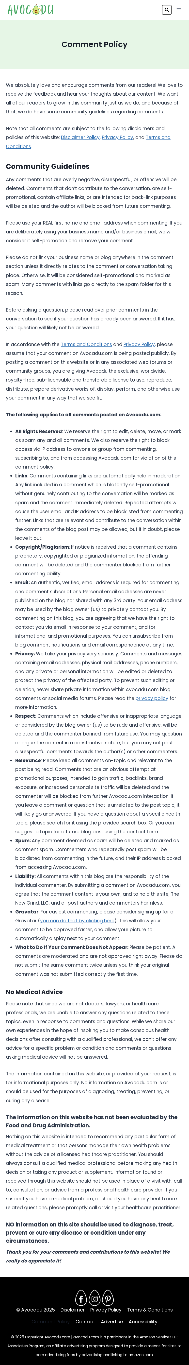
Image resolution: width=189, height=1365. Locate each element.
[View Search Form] (167, 10)
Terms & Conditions (150, 1310)
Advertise (112, 1321)
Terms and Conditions (86, 344)
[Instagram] (94, 1298)
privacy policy (152, 698)
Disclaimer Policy (80, 137)
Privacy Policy (117, 137)
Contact (85, 1321)
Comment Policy (51, 1321)
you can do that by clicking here (77, 920)
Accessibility (143, 1321)
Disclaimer (73, 1310)
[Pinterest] (108, 1298)
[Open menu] (178, 10)
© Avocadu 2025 (35, 1310)
